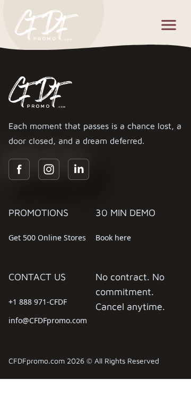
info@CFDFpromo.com (47, 320)
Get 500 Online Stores (47, 237)
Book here (113, 237)
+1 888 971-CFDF (37, 302)
